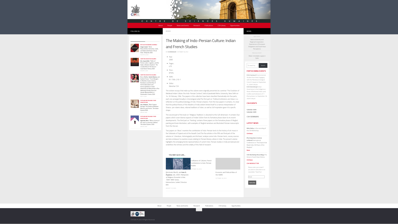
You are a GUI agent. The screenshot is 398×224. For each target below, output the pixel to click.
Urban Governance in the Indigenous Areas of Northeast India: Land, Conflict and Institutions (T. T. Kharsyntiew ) (256, 91)
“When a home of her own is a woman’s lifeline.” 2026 (149, 122)
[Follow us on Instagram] (152, 31)
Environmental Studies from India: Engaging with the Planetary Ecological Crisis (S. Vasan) (256, 78)
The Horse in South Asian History (257, 156)
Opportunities (235, 25)
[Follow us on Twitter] (149, 31)
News (248, 150)
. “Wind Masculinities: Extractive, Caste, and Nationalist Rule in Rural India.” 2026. (149, 50)
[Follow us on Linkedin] (158, 31)
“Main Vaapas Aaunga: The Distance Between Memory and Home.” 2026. (149, 107)
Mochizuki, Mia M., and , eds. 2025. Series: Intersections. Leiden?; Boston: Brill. (177, 178)
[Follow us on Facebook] (146, 31)
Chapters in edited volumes (148, 59)
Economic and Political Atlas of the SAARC (226, 173)
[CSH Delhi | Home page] (135, 10)
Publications (209, 25)
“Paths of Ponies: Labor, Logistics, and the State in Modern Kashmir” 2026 (149, 65)
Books (168, 31)
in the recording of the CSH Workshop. (256, 129)
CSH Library (222, 25)
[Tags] (152, 39)
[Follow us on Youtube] (155, 31)
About (160, 25)
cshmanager (172, 52)
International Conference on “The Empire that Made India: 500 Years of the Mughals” (257, 142)
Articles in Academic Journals (148, 45)
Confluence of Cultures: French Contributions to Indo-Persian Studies (201, 163)
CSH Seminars (253, 116)
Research (197, 25)
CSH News (250, 133)
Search (263, 65)
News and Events (183, 25)
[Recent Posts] (138, 39)
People (169, 25)
